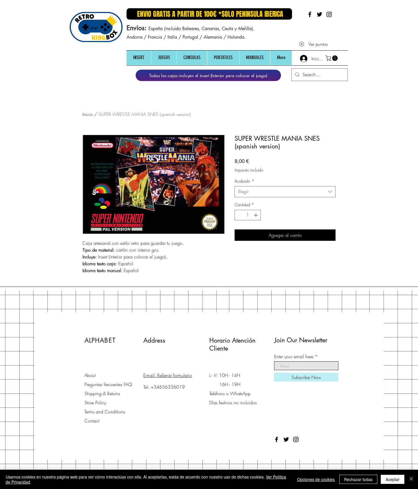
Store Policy (95, 402)
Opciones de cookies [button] (316, 479)
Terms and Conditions (104, 412)
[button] (139, 57)
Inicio (87, 114)
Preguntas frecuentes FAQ (108, 384)
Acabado (244, 181)
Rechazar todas (358, 479)
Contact (91, 421)
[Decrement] (239, 215)
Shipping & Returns (102, 393)
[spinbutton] (248, 215)
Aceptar (393, 479)
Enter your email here (293, 356)
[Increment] (256, 215)
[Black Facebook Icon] (309, 14)
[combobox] (285, 191)
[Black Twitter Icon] (319, 14)
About (90, 375)
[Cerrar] (411, 479)
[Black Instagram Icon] (329, 14)
